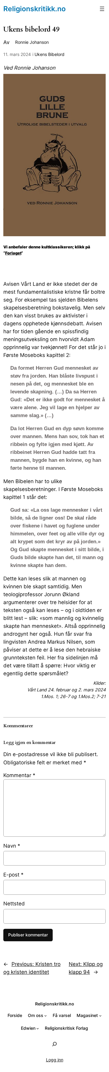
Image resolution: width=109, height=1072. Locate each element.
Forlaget (13, 253)
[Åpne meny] (102, 8)
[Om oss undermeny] (45, 1015)
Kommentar (19, 775)
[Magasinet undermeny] (100, 1015)
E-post (13, 875)
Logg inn (54, 1059)
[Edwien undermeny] (37, 1028)
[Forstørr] (98, 82)
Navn (11, 846)
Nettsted (14, 904)
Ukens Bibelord (49, 54)
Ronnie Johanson (32, 42)
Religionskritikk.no (34, 9)
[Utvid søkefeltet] (54, 1043)
